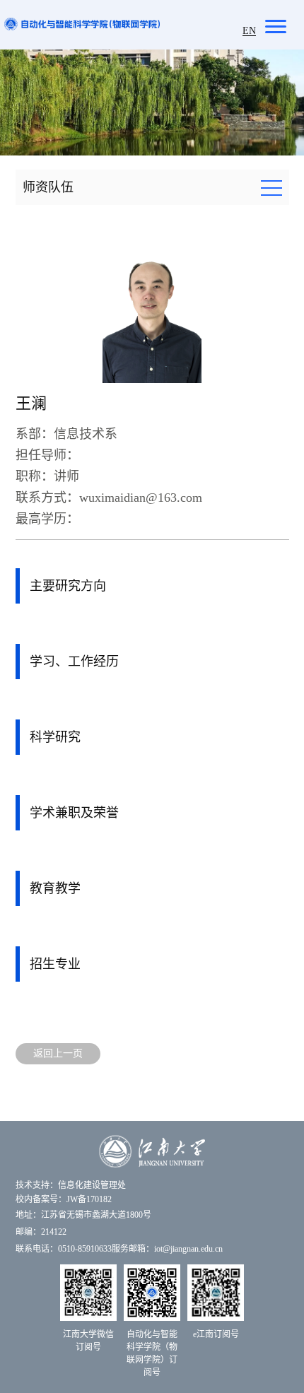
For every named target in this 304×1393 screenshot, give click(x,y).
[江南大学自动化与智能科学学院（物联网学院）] (82, 23)
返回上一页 (58, 1053)
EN (249, 30)
